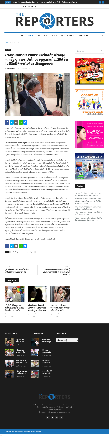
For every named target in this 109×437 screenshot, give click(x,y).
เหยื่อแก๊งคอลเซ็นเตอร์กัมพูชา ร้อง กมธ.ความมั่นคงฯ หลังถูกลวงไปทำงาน (37, 307)
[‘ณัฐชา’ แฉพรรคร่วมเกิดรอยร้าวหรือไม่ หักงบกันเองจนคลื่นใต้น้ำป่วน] (10, 374)
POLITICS (31, 35)
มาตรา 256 (39, 252)
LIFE (61, 35)
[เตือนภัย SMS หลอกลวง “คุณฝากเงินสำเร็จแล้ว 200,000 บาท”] (35, 342)
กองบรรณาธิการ (11, 314)
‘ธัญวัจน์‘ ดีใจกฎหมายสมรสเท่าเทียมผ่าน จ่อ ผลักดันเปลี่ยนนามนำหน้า (14, 307)
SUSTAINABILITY (82, 35)
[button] (100, 2)
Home (21, 35)
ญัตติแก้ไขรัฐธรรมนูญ (16, 252)
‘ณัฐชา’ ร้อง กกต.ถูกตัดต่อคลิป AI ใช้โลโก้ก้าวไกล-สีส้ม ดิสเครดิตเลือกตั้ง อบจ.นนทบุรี (88, 219)
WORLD (54, 35)
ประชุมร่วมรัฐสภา (29, 252)
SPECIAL (69, 35)
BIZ (39, 35)
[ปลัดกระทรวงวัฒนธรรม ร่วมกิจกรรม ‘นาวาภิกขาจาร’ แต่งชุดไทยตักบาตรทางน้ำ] (35, 364)
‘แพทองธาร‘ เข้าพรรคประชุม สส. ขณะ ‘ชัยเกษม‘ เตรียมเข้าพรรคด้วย (60, 307)
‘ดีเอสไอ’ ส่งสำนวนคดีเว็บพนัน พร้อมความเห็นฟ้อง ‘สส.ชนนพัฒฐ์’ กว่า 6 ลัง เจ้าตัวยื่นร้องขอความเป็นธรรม (44, 2)
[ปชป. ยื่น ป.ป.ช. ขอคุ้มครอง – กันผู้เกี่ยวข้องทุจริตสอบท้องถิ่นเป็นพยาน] (10, 364)
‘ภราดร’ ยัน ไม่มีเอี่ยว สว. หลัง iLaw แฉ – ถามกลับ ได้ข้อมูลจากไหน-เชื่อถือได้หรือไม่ (89, 194)
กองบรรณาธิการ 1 (11, 68)
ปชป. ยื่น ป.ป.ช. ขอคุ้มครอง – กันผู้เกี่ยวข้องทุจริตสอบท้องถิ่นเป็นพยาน (88, 208)
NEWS (46, 35)
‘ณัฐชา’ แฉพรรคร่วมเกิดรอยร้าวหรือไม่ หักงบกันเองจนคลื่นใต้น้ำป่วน (89, 213)
